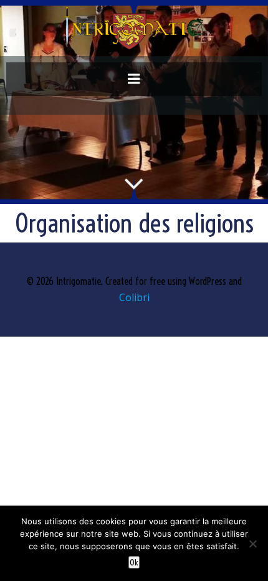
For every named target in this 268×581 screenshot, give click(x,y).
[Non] (252, 543)
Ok (134, 562)
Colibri (134, 297)
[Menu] (134, 79)
